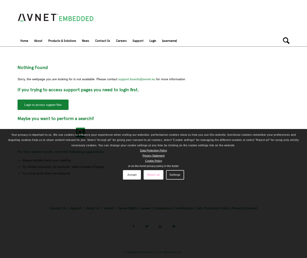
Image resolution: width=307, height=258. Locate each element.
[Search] (284, 40)
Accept (132, 174)
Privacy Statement (153, 155)
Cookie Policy (153, 160)
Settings (174, 174)
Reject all (153, 174)
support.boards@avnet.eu (136, 79)
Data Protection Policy (153, 150)
